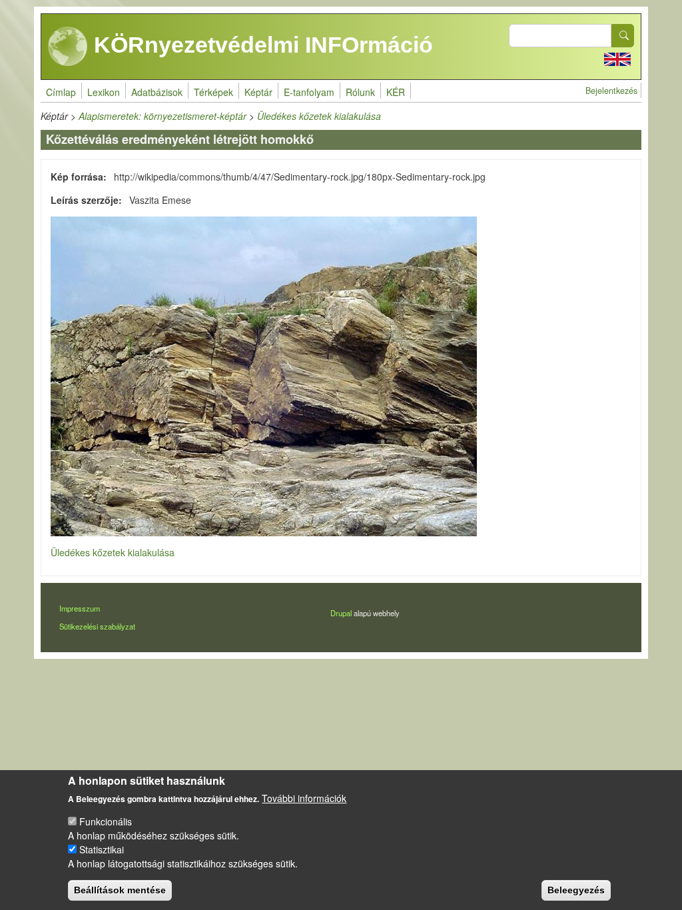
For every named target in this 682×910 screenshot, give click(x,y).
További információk (304, 798)
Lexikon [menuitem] (103, 92)
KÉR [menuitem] (395, 92)
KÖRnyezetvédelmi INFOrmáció (260, 44)
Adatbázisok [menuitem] (156, 92)
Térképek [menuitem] (213, 92)
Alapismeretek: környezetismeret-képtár (162, 116)
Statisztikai (101, 849)
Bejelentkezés (611, 91)
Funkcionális (105, 821)
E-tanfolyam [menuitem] (309, 92)
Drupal (341, 613)
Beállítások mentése (120, 890)
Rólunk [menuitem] (360, 92)
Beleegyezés (576, 890)
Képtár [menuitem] (258, 92)
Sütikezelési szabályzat (97, 626)
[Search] (622, 35)
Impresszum (79, 608)
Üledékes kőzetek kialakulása (319, 116)
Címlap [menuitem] (61, 92)
